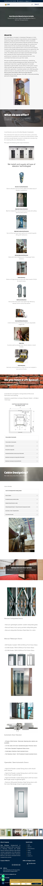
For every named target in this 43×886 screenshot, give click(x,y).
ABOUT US (29, 846)
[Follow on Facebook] (12, 865)
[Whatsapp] (3, 879)
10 (23, 549)
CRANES (29, 850)
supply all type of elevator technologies (23, 165)
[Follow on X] (18, 865)
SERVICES (29, 852)
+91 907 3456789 (12, 1)
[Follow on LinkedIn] (19, 865)
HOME (29, 845)
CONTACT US (30, 856)
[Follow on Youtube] (16, 865)
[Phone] (3, 876)
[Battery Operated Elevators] (21, 551)
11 (24, 549)
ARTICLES (29, 854)
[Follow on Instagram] (14, 865)
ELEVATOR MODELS (31, 848)
